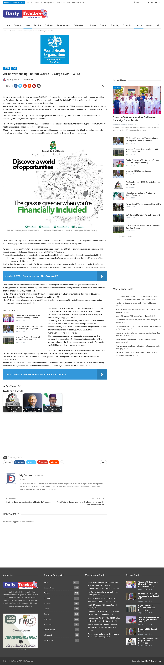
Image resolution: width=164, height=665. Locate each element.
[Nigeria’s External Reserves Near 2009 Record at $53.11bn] (8, 340)
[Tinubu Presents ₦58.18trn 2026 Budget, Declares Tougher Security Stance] (118, 163)
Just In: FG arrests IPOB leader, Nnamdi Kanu (132, 316)
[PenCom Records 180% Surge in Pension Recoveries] (118, 185)
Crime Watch (80, 25)
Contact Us (38, 2)
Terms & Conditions (63, 2)
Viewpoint (48, 635)
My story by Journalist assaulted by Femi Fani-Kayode (136, 303)
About (29, 2)
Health (139, 25)
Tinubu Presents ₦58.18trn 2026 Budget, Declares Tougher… (149, 619)
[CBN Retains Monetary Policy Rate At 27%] (118, 218)
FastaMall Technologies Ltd (151, 661)
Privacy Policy (49, 2)
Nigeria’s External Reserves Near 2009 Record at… (146, 608)
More (148, 25)
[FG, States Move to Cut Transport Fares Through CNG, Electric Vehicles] (8, 329)
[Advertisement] (114, 13)
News (27, 25)
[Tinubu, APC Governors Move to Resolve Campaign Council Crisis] (8, 318)
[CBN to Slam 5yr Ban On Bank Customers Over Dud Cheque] (118, 229)
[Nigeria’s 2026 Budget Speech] (118, 174)
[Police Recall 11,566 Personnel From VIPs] (118, 207)
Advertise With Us (78, 2)
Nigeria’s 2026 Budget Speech (138, 171)
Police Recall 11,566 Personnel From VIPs (143, 204)
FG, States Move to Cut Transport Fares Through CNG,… (148, 596)
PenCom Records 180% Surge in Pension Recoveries (148, 641)
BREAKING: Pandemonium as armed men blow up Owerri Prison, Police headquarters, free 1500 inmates (103, 585)
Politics (37, 25)
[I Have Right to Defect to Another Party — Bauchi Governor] (118, 196)
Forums (17, 25)
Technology (48, 640)
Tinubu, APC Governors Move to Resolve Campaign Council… (148, 584)
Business (49, 25)
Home (7, 25)
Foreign (103, 25)
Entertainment (63, 25)
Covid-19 (12, 457)
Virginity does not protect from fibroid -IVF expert (28, 502)
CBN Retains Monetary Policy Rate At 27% (143, 215)
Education (127, 25)
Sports (93, 25)
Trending (115, 25)
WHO (19, 457)
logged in (16, 522)
